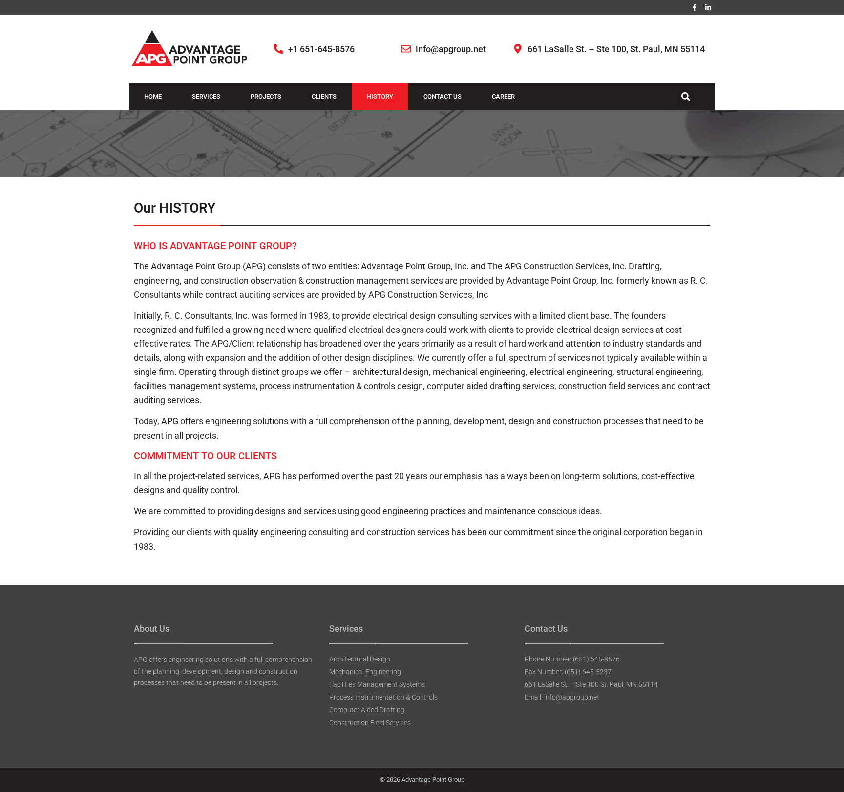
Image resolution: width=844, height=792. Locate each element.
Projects (266, 96)
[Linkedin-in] (708, 7)
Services (206, 96)
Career (503, 96)
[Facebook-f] (694, 7)
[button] (685, 97)
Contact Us (442, 96)
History (380, 96)
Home (153, 96)
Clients (324, 96)
